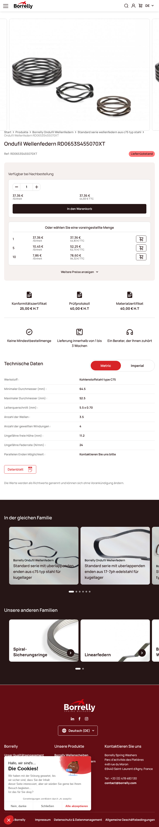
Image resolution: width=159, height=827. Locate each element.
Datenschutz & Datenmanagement (78, 820)
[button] (71, 591)
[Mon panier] (140, 6)
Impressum (43, 820)
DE (147, 5)
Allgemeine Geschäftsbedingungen (130, 820)
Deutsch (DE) (79, 730)
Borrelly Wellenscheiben (71, 755)
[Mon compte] (133, 6)
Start (7, 132)
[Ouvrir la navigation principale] (5, 5)
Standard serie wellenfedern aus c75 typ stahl (109, 132)
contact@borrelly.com (120, 783)
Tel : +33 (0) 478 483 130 (121, 778)
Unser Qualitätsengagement (24, 755)
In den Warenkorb (79, 209)
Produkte (22, 132)
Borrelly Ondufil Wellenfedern (52, 132)
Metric (106, 365)
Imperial (137, 365)
